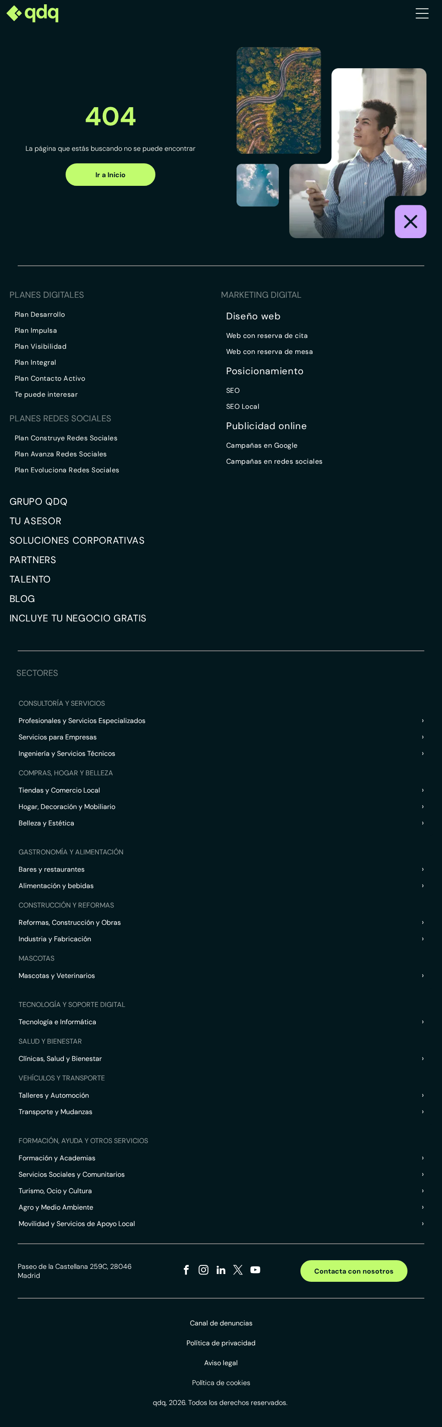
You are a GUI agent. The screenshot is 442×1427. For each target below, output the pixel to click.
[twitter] (238, 1271)
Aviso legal (221, 1362)
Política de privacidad (221, 1342)
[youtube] (255, 1271)
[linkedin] (220, 1271)
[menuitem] (118, 314)
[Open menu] (422, 13)
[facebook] (186, 1271)
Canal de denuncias (221, 1323)
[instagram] (203, 1271)
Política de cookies (221, 1382)
